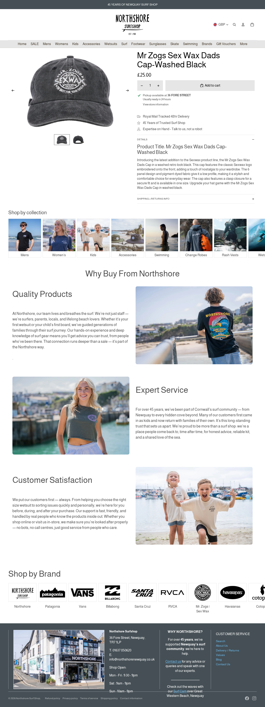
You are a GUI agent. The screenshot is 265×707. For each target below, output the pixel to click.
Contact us (173, 661)
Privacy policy (70, 698)
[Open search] (234, 24)
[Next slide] (128, 91)
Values (220, 655)
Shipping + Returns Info (153, 198)
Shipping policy (109, 698)
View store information (156, 104)
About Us (222, 645)
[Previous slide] (11, 91)
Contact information (131, 698)
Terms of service (89, 698)
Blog (219, 659)
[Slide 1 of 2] (61, 140)
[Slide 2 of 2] (78, 140)
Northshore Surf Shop (28, 698)
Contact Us (223, 664)
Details (142, 139)
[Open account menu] (243, 24)
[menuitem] (243, 44)
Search (220, 641)
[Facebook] (247, 698)
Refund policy (52, 698)
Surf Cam (180, 691)
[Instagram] (254, 698)
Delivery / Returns (227, 650)
